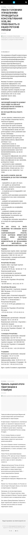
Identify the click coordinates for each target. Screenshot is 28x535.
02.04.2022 (3, 33)
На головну (3, 7)
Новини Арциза (10, 7)
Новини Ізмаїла (10, 381)
